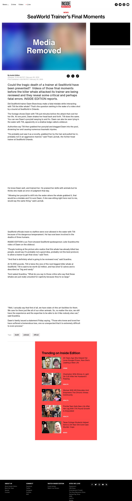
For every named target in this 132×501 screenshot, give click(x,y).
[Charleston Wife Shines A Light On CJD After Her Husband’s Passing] (66, 379)
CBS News (72, 488)
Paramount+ (72, 486)
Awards (7, 490)
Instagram (29, 490)
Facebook (29, 486)
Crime (13, 4)
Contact (7, 492)
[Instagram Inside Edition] (124, 4)
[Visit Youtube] (103, 485)
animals (26, 335)
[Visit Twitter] (95, 485)
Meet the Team (9, 488)
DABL (70, 496)
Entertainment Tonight (76, 490)
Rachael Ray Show (74, 494)
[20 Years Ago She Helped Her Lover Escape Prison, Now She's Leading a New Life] (66, 363)
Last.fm (71, 498)
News (5, 4)
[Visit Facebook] (92, 485)
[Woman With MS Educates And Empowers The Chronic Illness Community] (66, 395)
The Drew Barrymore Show (77, 492)
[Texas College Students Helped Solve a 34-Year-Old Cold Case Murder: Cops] (66, 427)
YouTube (28, 492)
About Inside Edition (11, 486)
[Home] (66, 4)
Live (29, 4)
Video (21, 4)
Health (65, 384)
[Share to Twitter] (73, 76)
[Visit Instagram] (99, 485)
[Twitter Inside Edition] (120, 4)
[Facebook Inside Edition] (116, 4)
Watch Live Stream (53, 488)
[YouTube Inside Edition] (127, 4)
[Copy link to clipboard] (77, 76)
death (17, 335)
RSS (27, 494)
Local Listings (52, 486)
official (36, 335)
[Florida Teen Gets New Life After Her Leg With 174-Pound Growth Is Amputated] (66, 411)
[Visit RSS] (106, 485)
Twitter (28, 488)
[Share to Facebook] (68, 76)
